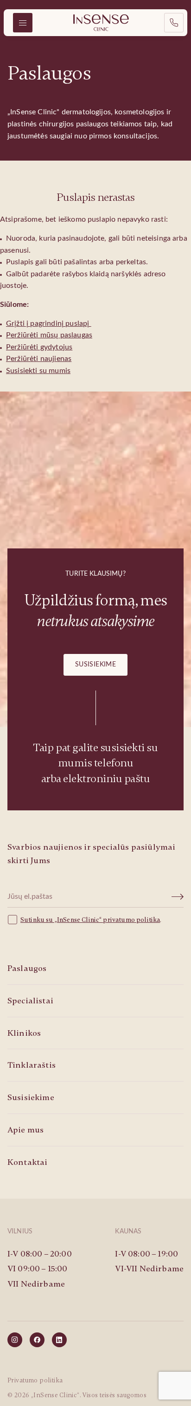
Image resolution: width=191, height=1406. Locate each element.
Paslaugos (26, 968)
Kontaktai (27, 1162)
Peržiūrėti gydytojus (39, 347)
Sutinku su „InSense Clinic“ (61, 920)
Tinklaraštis (31, 1065)
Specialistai (30, 1000)
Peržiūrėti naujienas (38, 358)
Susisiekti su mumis (38, 370)
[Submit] (178, 896)
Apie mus (25, 1130)
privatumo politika (131, 920)
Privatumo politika (35, 1380)
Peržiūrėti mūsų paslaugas (49, 335)
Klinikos (24, 1033)
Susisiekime (95, 664)
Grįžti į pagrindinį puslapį (48, 323)
